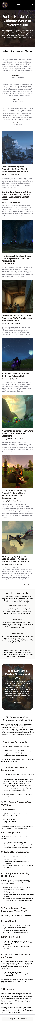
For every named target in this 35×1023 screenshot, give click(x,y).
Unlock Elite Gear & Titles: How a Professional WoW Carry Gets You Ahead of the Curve (17, 318)
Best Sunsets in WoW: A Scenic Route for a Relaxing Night (16, 374)
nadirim (18, 5)
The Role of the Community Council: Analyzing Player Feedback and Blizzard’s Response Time (14, 494)
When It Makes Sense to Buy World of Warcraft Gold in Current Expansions (17, 433)
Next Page (28, 585)
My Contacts (17, 702)
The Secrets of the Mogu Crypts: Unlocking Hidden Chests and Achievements (16, 258)
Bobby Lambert (15, 174)
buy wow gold (25, 732)
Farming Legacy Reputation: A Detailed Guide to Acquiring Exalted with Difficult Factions (15, 559)
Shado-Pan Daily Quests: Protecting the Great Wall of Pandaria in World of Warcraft (15, 169)
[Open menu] (32, 5)
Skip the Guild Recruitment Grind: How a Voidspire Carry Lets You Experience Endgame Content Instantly (17, 196)
